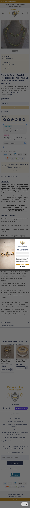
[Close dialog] (29, 240)
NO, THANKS (22, 266)
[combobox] (17, 256)
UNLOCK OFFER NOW (22, 264)
